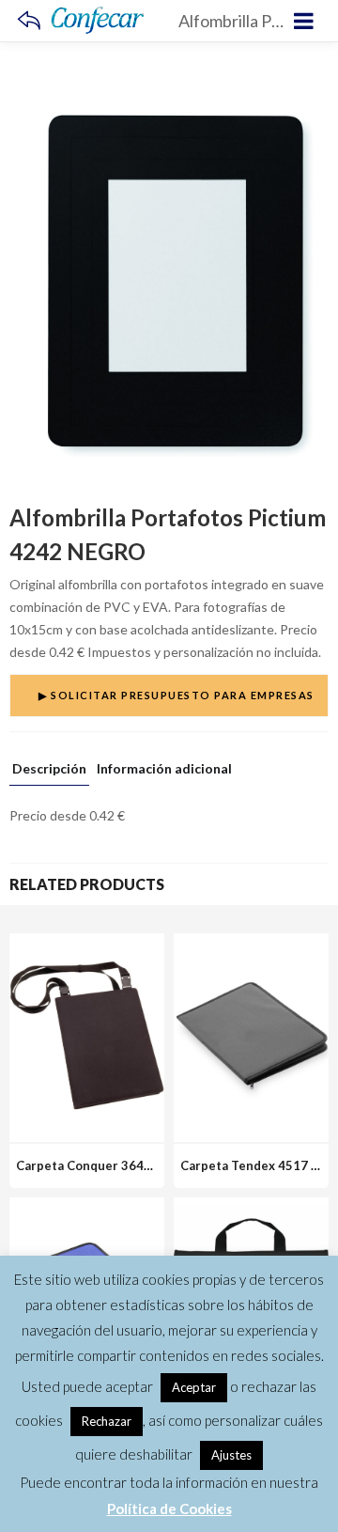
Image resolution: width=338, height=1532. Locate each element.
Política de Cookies (169, 1508)
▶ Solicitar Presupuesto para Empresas (176, 695)
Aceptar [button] (194, 1387)
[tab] (49, 773)
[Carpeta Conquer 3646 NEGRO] (86, 944)
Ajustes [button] (231, 1454)
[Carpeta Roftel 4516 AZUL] (86, 1208)
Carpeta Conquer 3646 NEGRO (107, 1165)
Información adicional (164, 769)
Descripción (49, 769)
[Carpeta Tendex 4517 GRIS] (251, 944)
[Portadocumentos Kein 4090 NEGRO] (251, 1208)
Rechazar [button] (106, 1421)
